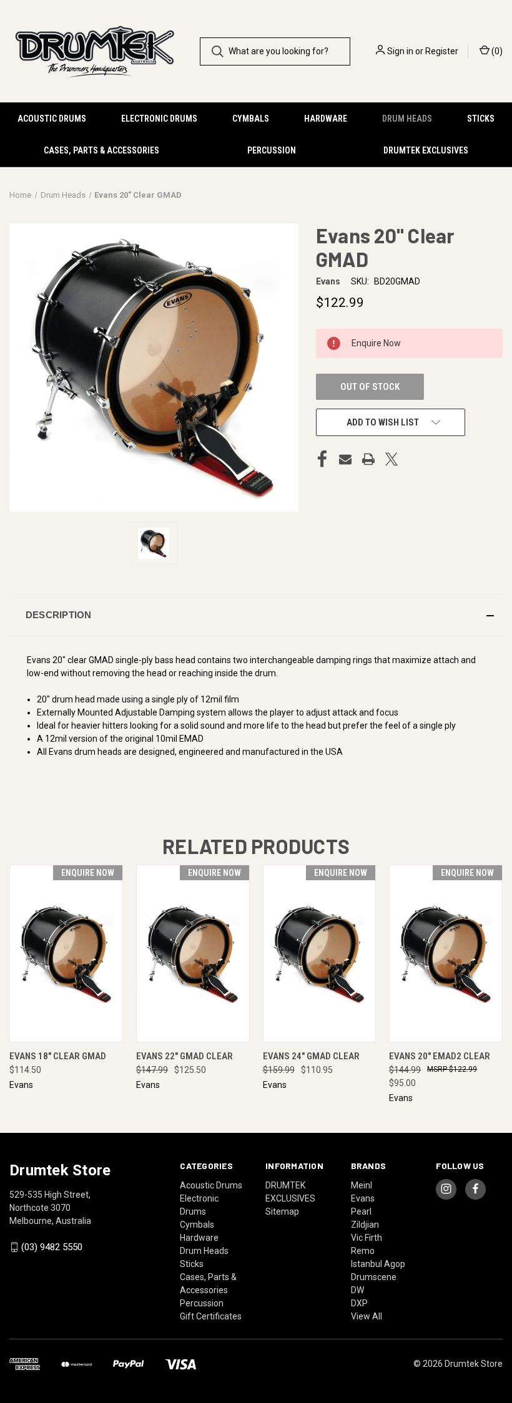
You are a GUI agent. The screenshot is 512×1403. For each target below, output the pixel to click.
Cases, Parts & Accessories (101, 150)
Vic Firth (366, 1238)
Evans (363, 1198)
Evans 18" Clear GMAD (57, 1056)
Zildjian (365, 1225)
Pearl (361, 1211)
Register (441, 51)
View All (366, 1316)
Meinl (361, 1185)
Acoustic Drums (51, 119)
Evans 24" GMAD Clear (311, 1056)
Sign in (400, 51)
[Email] (345, 459)
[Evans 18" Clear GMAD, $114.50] (66, 953)
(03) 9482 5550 (51, 1247)
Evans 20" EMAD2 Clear (439, 1056)
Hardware (325, 119)
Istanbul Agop (378, 1264)
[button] (256, 615)
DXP (359, 1303)
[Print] (368, 459)
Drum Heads (407, 119)
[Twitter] (391, 459)
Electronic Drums (159, 119)
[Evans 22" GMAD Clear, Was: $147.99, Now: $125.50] (193, 953)
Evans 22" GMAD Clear (184, 1056)
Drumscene (373, 1277)
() (496, 51)
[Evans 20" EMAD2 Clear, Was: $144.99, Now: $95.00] (445, 953)
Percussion (271, 150)
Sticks (481, 119)
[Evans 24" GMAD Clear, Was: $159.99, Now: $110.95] (319, 953)
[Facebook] (322, 459)
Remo (363, 1251)
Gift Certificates (211, 1316)
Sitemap (282, 1211)
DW (357, 1290)
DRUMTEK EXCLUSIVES (425, 150)
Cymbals (250, 119)
